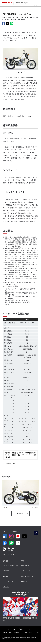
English (5, 586)
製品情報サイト (25, 581)
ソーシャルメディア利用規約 (10, 632)
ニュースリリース (25, 14)
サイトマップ (11, 629)
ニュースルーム (25, 570)
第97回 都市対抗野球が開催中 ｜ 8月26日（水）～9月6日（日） (20, 619)
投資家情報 (6, 570)
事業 (22, 561)
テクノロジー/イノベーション (11, 565)
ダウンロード (19, 513)
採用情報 (5, 576)
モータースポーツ (8, 581)
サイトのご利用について (29, 632)
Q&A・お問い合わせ (27, 576)
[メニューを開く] (36, 3)
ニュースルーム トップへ (11, 463)
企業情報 (5, 561)
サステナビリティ (26, 565)
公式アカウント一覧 (8, 554)
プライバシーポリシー (24, 629)
